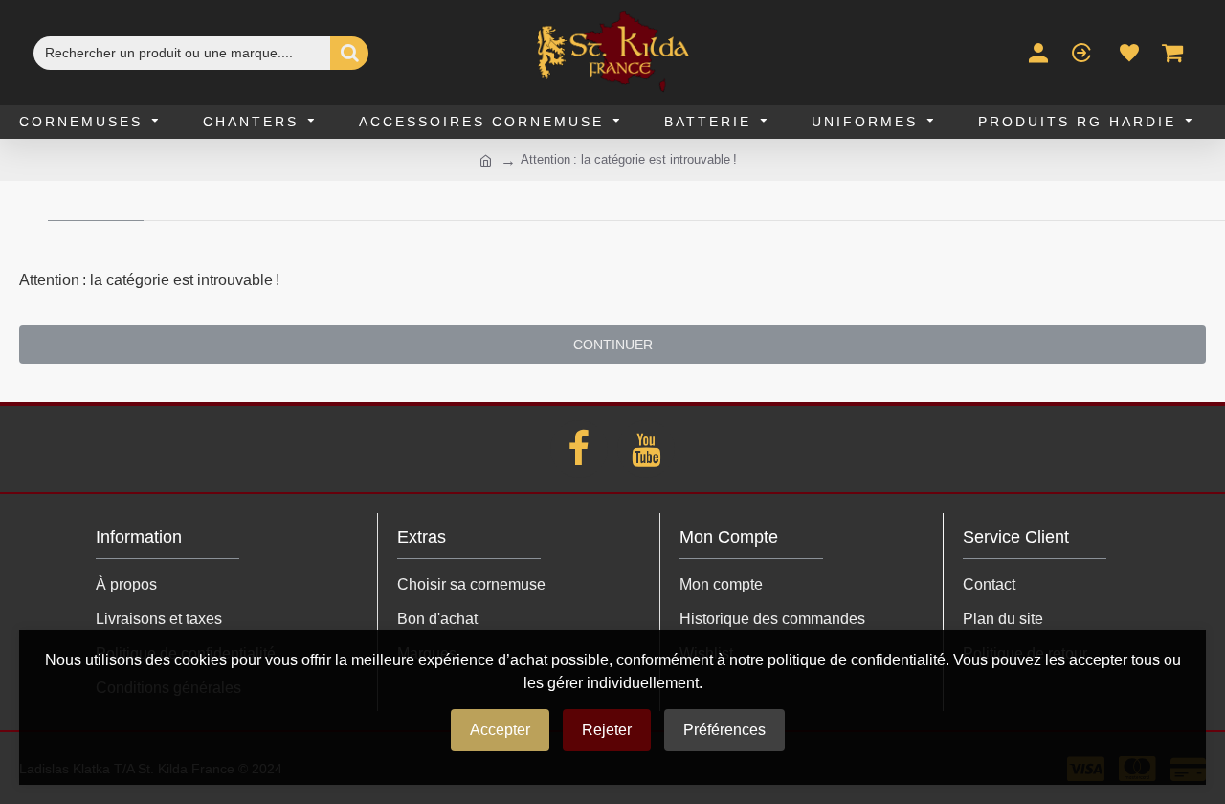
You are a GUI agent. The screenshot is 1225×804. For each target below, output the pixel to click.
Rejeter (607, 730)
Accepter (500, 730)
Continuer (613, 344)
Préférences (724, 730)
